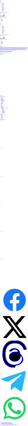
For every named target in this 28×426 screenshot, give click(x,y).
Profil (1, 105)
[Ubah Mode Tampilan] (0, 14)
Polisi (2, 7)
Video (2, 5)
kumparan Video (3, 30)
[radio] (1, 24)
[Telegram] (14, 394)
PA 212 (2, 10)
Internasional (3, 9)
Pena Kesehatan (3, 112)
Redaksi (1, 115)
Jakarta (2, 32)
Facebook (2, 102)
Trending (2, 116)
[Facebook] (14, 313)
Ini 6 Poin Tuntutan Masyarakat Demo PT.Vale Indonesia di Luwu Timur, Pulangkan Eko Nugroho (10, 424)
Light (0, 16)
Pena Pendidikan (3, 111)
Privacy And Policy (2, 100)
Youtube (2, 104)
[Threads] (14, 367)
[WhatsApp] (14, 421)
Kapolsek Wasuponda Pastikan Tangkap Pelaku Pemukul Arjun (7, 423)
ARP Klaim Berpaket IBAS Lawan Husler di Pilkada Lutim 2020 (7, 422)
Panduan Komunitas (3, 99)
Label (1, 28)
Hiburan (3, 6)
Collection (2, 20)
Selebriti (3, 29)
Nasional (3, 110)
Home (1, 18)
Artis (2, 33)
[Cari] (5, 46)
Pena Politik (3, 109)
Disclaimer (2, 106)
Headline (3, 3)
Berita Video (2, 98)
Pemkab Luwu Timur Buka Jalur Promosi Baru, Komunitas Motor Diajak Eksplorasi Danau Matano (13, 47)
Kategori (2, 25)
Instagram (2, 103)
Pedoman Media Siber (3, 114)
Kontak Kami (2, 107)
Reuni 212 (3, 31)
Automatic (4, 16)
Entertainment (3, 4)
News (2, 8)
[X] (14, 340)
